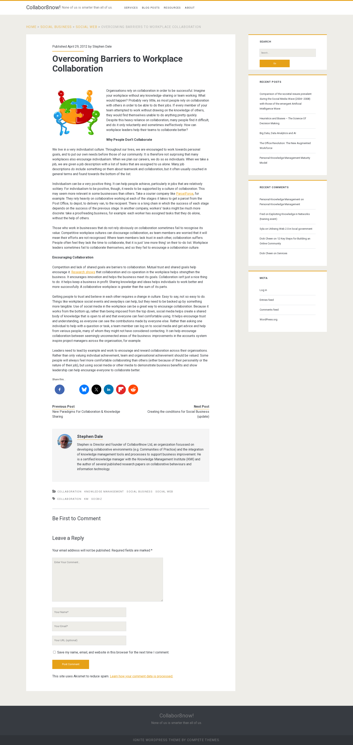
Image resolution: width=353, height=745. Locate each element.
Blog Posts (151, 7)
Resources (172, 7)
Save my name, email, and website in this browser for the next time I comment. (113, 652)
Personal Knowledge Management (280, 199)
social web (86, 27)
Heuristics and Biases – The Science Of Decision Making (283, 121)
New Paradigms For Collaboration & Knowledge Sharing (86, 414)
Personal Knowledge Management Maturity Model (285, 160)
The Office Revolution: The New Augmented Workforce (285, 146)
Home (31, 27)
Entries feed (267, 299)
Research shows (83, 272)
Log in (263, 290)
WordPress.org (268, 319)
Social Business (56, 27)
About (190, 7)
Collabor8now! (43, 7)
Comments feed (269, 309)
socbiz (96, 498)
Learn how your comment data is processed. (141, 676)
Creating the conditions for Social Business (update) (178, 414)
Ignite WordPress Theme (157, 740)
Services (131, 7)
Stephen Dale (102, 46)
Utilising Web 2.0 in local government (290, 228)
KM (86, 498)
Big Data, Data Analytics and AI (278, 133)
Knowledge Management (104, 491)
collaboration (69, 491)
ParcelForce (184, 194)
